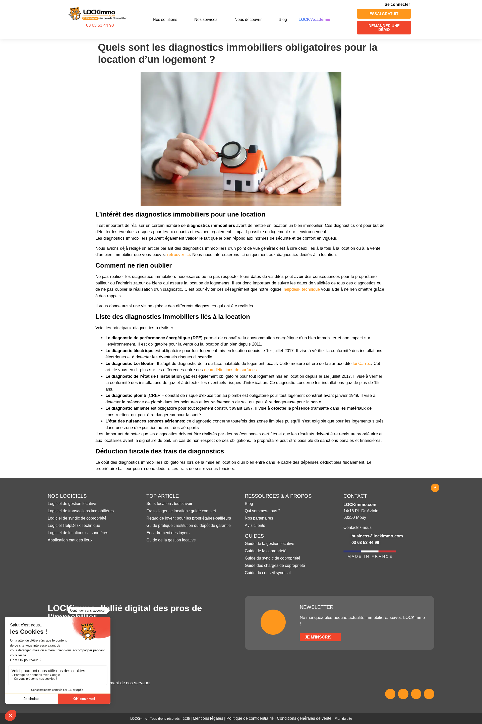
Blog (283, 19)
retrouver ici (178, 254)
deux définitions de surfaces (230, 369)
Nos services (205, 19)
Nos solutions (165, 19)
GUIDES (254, 536)
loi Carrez (362, 363)
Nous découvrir (248, 19)
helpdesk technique (302, 289)
